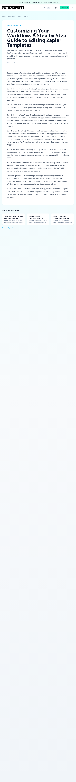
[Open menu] (72, 8)
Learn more (52, 2)
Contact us (64, 8)
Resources (11, 17)
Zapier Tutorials (22, 17)
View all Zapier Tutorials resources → (14, 228)
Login (55, 8)
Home (4, 17)
